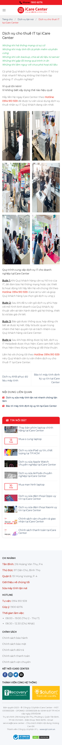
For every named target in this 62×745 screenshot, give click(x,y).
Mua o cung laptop (30, 439)
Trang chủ (7, 19)
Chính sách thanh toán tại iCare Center (37, 531)
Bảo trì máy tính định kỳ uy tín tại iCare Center (47, 378)
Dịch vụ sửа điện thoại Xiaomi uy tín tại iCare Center (38, 509)
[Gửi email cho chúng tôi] (21, 674)
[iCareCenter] (32, 10)
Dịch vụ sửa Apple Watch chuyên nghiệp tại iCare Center (37, 463)
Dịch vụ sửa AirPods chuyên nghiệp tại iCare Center (35, 474)
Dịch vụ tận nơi (26, 19)
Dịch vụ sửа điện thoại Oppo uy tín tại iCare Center (37, 497)
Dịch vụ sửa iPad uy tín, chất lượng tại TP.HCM (36, 452)
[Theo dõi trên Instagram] (10, 674)
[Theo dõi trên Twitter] (15, 674)
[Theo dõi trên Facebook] (5, 674)
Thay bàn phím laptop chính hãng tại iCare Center (36, 429)
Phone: (32, 2)
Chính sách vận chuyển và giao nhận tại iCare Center (37, 520)
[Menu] (4, 10)
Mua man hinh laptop (32, 484)
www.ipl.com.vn (47, 729)
